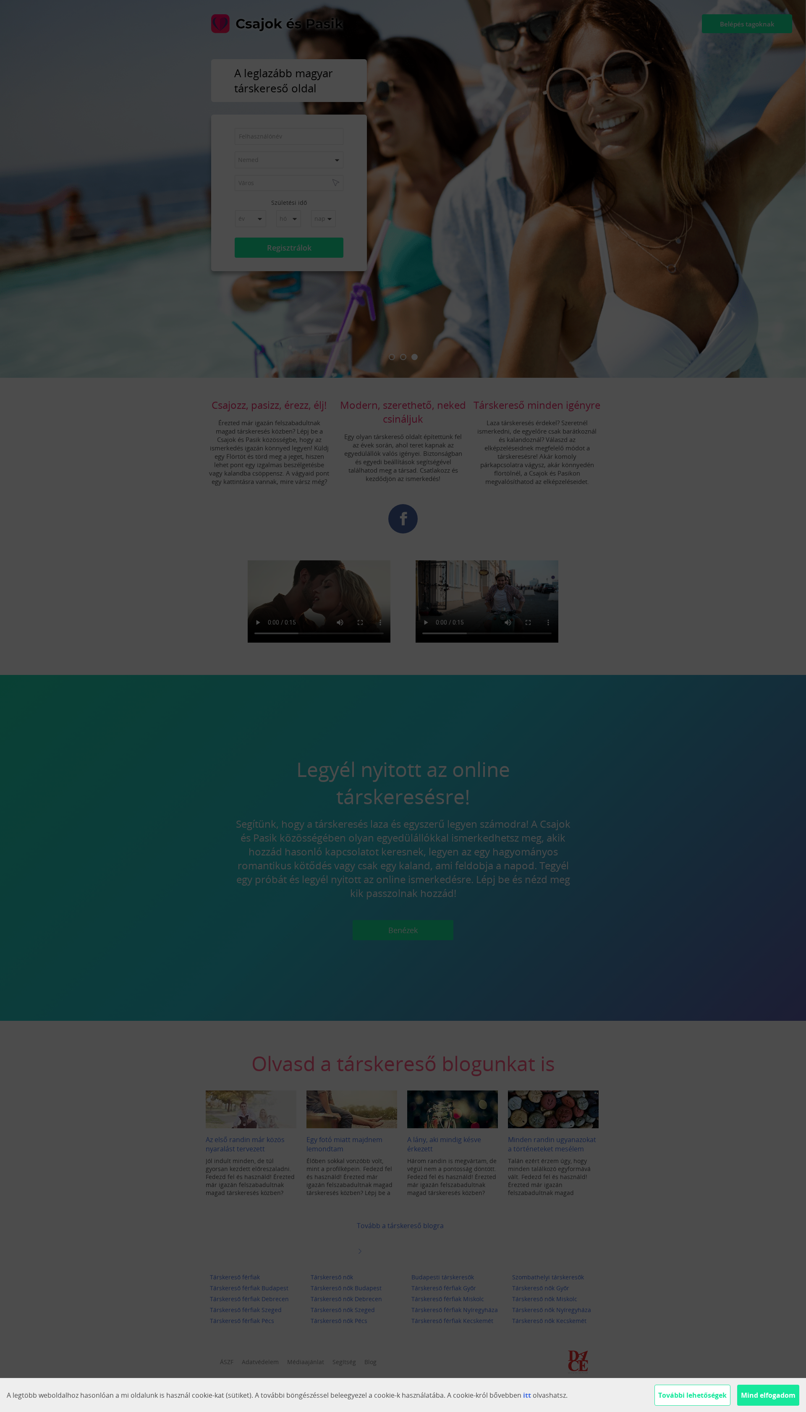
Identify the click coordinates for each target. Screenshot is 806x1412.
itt (527, 1395)
